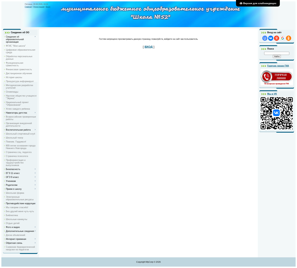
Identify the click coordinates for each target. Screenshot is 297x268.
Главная (28, 7)
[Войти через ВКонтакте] (270, 38)
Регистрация (38, 7)
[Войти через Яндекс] (276, 38)
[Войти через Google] (282, 38)
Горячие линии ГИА (278, 66)
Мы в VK (272, 94)
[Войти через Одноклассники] (288, 38)
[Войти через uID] (264, 38)
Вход (48, 7)
